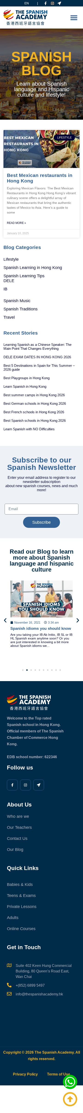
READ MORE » (16, 223)
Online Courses (21, 928)
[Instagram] (52, 3)
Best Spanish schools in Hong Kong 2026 (34, 420)
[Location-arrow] (59, 3)
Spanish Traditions (20, 309)
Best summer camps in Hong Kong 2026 (34, 395)
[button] (74, 17)
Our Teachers (19, 827)
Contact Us (17, 838)
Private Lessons (21, 906)
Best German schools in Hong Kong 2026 (34, 403)
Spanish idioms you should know (40, 628)
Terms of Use (58, 1074)
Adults (12, 917)
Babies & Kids (20, 884)
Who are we (18, 816)
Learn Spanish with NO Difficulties (29, 429)
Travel (9, 317)
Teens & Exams (21, 895)
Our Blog (15, 849)
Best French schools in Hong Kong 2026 (33, 412)
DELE (8, 280)
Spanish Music (16, 300)
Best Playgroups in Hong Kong (26, 378)
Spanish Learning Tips (23, 276)
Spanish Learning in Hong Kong (32, 267)
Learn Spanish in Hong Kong (24, 386)
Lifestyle (11, 259)
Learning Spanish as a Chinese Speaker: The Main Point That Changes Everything (37, 346)
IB (5, 289)
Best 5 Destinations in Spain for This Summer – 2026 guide (39, 367)
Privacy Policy (25, 1074)
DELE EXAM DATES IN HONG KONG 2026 (37, 357)
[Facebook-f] (45, 3)
